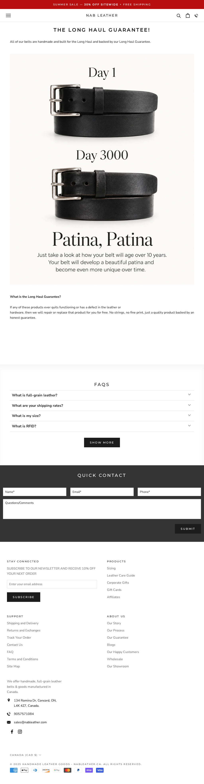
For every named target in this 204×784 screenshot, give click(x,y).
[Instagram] (20, 731)
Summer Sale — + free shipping (102, 4)
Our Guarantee (117, 637)
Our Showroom (118, 666)
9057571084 (24, 714)
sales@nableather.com (30, 722)
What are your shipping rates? (37, 405)
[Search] (179, 15)
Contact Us (15, 645)
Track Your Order (19, 637)
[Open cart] (188, 15)
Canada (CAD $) (24, 754)
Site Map (13, 666)
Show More (102, 442)
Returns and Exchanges (23, 630)
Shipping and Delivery (22, 623)
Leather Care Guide (121, 575)
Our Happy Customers (123, 652)
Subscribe (23, 597)
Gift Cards (114, 590)
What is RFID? (24, 426)
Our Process (116, 630)
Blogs (111, 645)
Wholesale (115, 659)
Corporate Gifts (118, 583)
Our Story (114, 623)
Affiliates (113, 597)
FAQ (10, 652)
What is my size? (26, 415)
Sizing (111, 568)
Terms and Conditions (22, 659)
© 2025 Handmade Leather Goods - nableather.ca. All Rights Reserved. (76, 764)
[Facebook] (12, 731)
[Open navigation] (8, 15)
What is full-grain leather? (34, 395)
